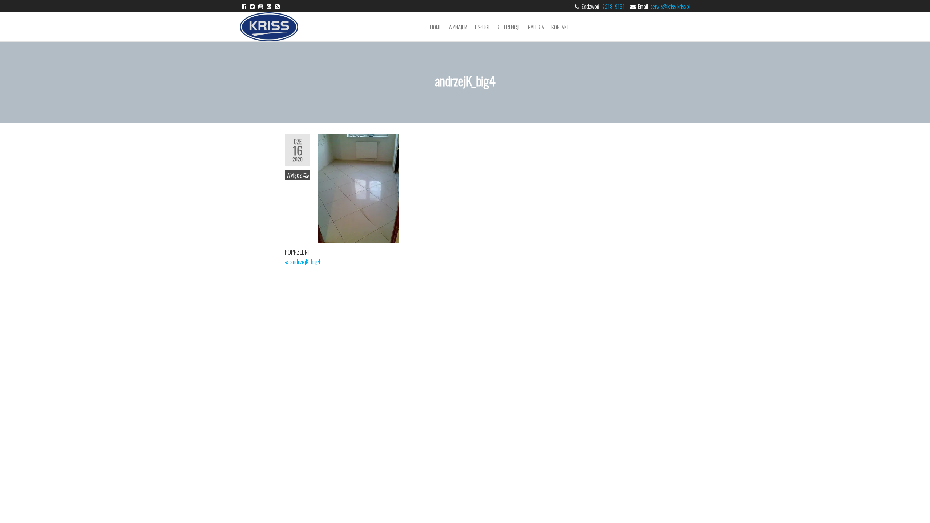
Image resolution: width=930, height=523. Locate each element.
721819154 (616, 6)
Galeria (536, 27)
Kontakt (560, 27)
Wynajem (458, 27)
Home (435, 27)
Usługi (482, 27)
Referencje (509, 27)
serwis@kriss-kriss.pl (670, 6)
